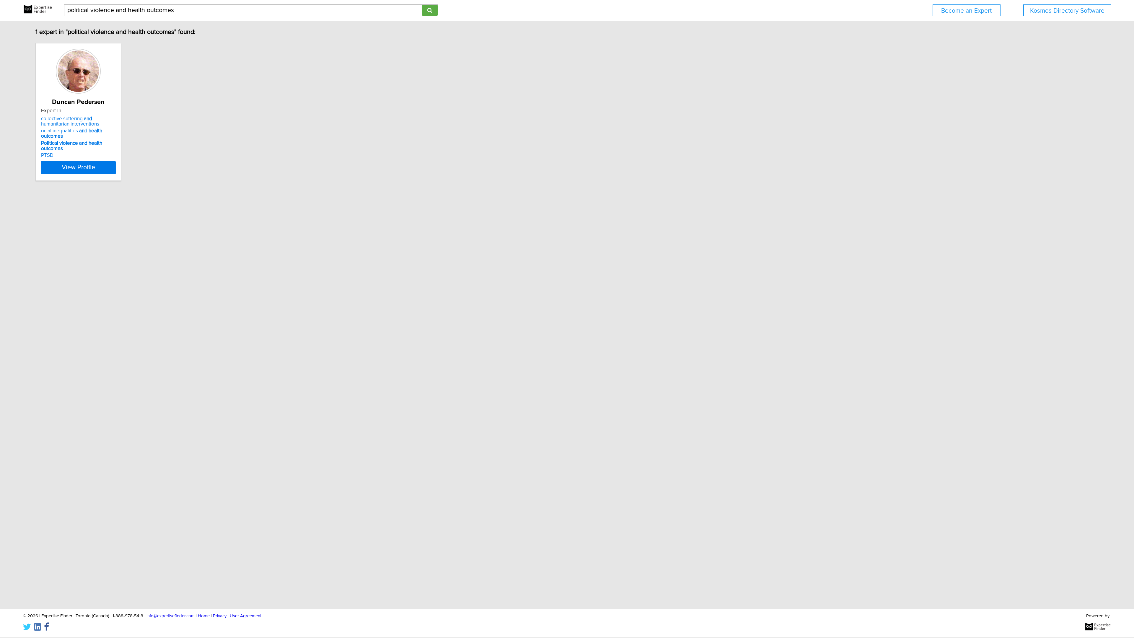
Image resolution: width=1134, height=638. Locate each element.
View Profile (78, 167)
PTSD (47, 155)
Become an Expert (966, 11)
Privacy (220, 616)
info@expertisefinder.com (170, 616)
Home (204, 616)
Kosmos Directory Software (1067, 11)
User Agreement (245, 616)
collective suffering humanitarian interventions (70, 121)
